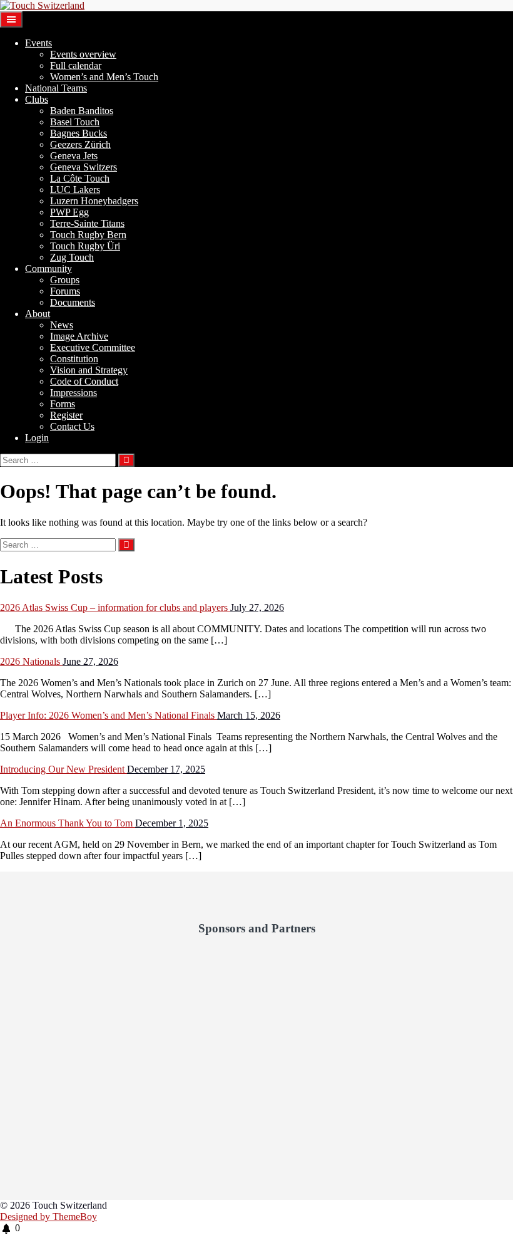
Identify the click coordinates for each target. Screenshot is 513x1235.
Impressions (73, 392)
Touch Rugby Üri (85, 246)
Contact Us (72, 426)
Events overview (83, 54)
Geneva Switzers (83, 167)
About (37, 313)
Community (48, 268)
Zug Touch (72, 257)
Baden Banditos (81, 110)
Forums (65, 291)
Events (38, 43)
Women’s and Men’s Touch (104, 76)
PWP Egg (69, 212)
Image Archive (79, 336)
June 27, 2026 (90, 661)
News (61, 325)
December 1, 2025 (171, 823)
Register (66, 415)
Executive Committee (92, 347)
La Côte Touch (79, 178)
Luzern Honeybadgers (94, 200)
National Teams (56, 88)
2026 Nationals (31, 661)
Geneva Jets (74, 155)
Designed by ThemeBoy (48, 1216)
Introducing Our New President (63, 769)
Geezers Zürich (80, 144)
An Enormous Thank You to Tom (67, 823)
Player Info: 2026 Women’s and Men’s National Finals (108, 715)
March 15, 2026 (248, 715)
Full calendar (75, 65)
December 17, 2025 (166, 769)
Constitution (74, 358)
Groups (64, 279)
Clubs (36, 99)
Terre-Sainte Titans (87, 223)
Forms (62, 404)
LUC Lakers (75, 189)
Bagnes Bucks (78, 133)
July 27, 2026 (257, 607)
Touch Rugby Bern (88, 234)
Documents (72, 302)
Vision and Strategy (89, 370)
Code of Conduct (84, 381)
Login (37, 437)
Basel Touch (74, 122)
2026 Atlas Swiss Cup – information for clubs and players (115, 607)
